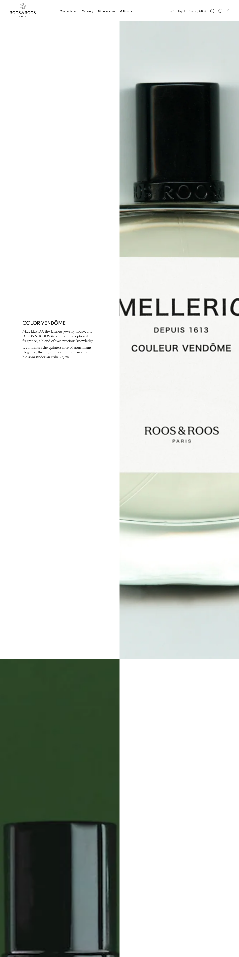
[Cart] (229, 11)
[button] (68, 11)
